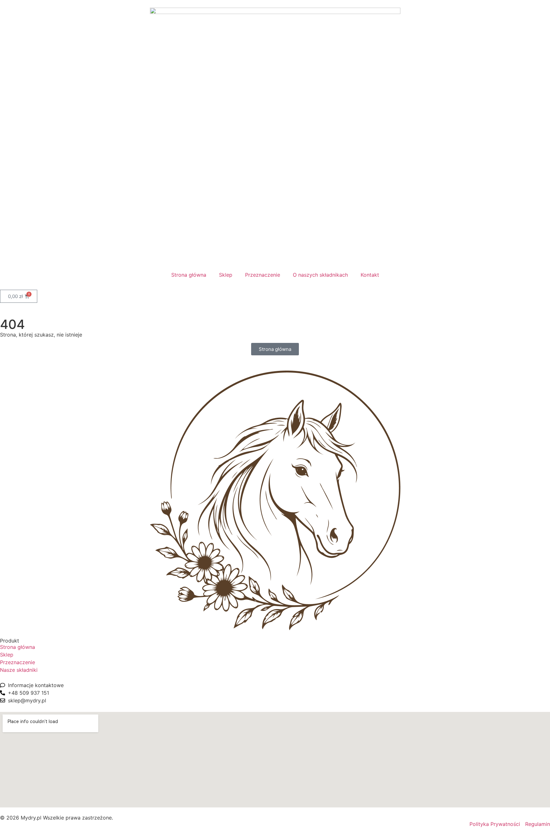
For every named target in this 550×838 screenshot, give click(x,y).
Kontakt (370, 275)
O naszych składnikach (320, 275)
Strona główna (188, 275)
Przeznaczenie (262, 275)
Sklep (225, 275)
